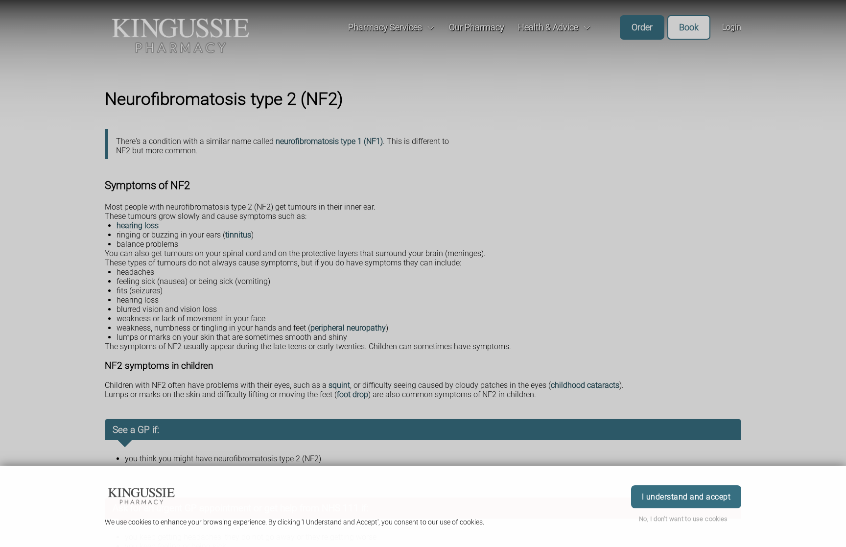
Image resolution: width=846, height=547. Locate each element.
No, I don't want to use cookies (683, 519)
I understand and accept (686, 496)
